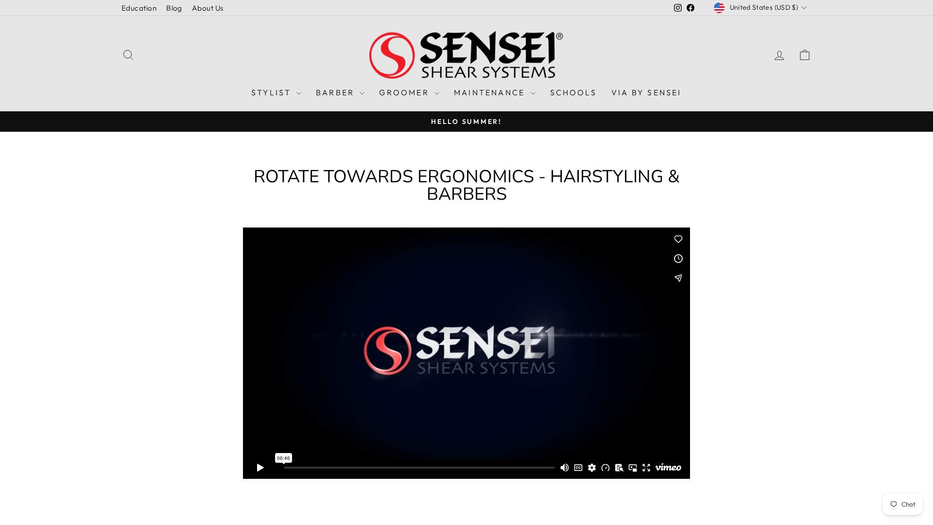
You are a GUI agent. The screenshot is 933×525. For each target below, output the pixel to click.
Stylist (272, 92)
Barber (336, 92)
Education (138, 8)
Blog (174, 8)
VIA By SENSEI (646, 92)
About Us (208, 8)
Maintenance (491, 92)
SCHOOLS (573, 92)
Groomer (405, 92)
